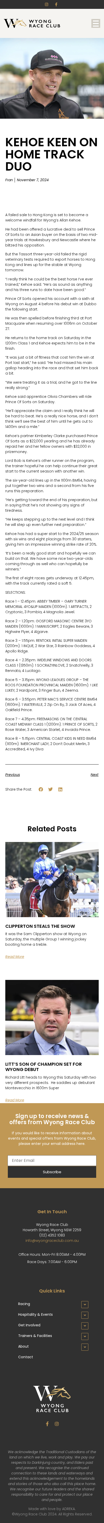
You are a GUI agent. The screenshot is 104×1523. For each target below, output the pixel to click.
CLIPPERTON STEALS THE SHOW (40, 926)
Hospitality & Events (35, 1314)
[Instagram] (57, 1424)
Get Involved (29, 1325)
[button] (41, 789)
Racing (24, 1303)
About (23, 1346)
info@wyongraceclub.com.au (52, 1240)
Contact (25, 1357)
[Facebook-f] (47, 1424)
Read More (14, 956)
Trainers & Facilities (35, 1335)
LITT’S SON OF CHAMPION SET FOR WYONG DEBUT (43, 1067)
